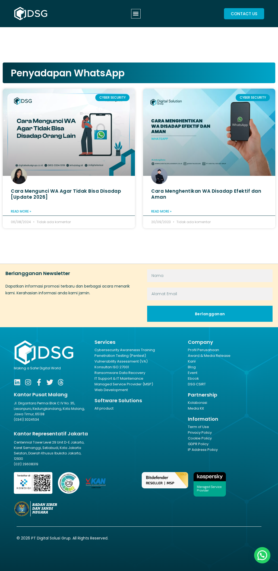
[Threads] (60, 382)
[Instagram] (28, 382)
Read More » (21, 211)
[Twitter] (49, 382)
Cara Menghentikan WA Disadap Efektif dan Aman (206, 194)
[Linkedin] (17, 382)
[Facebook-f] (39, 382)
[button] (136, 13)
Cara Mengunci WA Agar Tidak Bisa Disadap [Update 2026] (66, 194)
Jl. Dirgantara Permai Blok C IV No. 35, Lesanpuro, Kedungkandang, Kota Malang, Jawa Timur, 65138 (49, 408)
